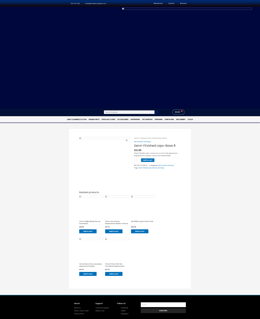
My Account (183, 3)
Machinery (180, 119)
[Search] (156, 112)
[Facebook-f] (120, 3)
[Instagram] (129, 3)
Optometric (147, 119)
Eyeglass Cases (108, 119)
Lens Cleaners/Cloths (77, 119)
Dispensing (135, 119)
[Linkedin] (134, 3)
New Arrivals (138, 141)
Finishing (159, 119)
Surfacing (169, 119)
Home (136, 138)
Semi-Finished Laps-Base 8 (148, 168)
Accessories (122, 119)
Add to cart (147, 160)
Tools (190, 119)
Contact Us (171, 3)
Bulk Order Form (158, 3)
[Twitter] (124, 3)
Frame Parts (94, 119)
